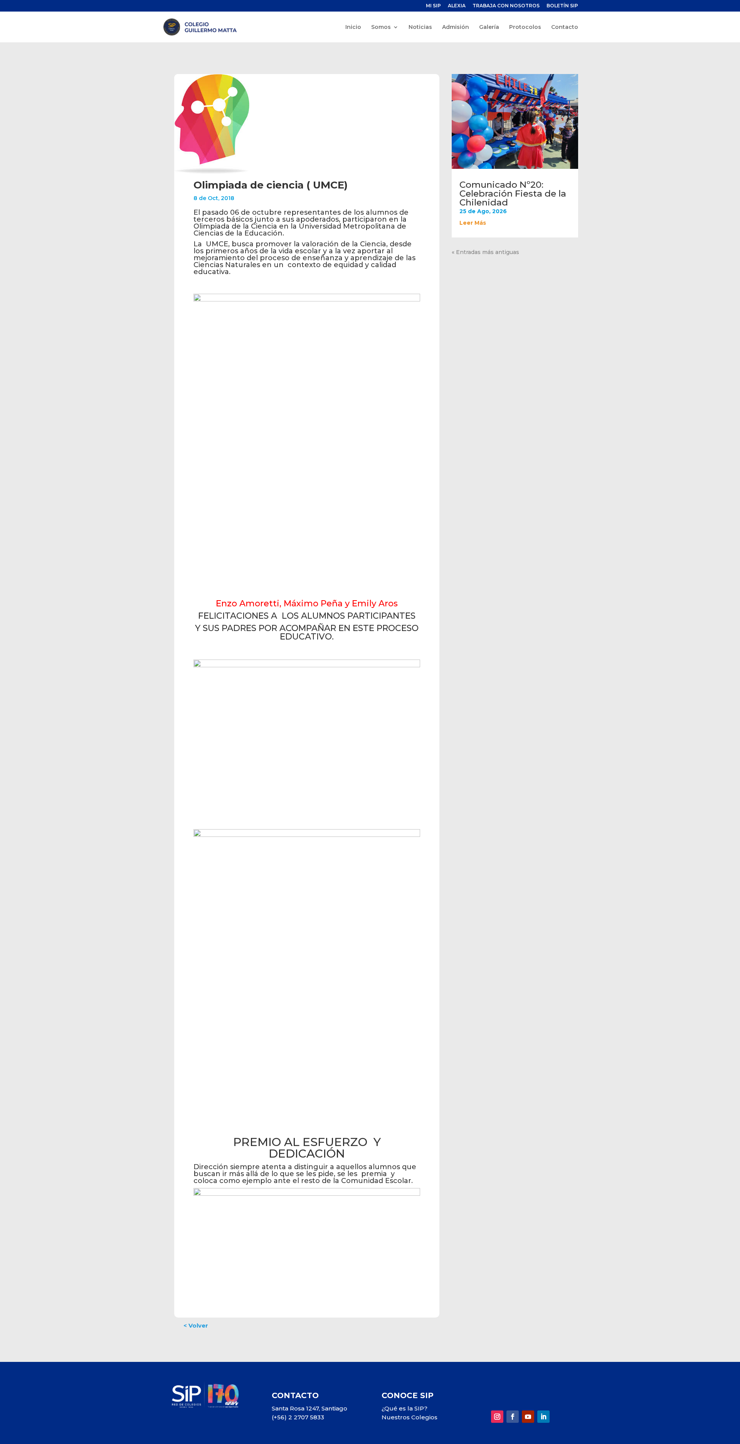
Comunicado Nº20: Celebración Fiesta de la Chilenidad (512, 193)
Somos (381, 27)
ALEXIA (457, 5)
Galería (489, 27)
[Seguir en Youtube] (528, 1416)
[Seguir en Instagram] (497, 1416)
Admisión (455, 27)
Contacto (564, 27)
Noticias (420, 27)
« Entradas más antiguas (485, 252)
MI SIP (433, 5)
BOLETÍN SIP (562, 5)
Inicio (353, 27)
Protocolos (525, 27)
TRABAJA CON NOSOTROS (506, 5)
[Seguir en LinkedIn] (543, 1416)
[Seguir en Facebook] (512, 1416)
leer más (472, 222)
